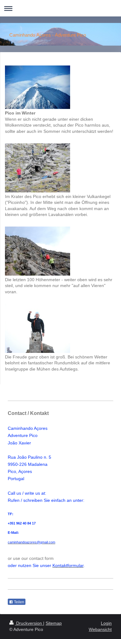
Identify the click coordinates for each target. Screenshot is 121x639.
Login (106, 623)
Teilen (18, 602)
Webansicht (100, 629)
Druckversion (29, 623)
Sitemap (54, 623)
